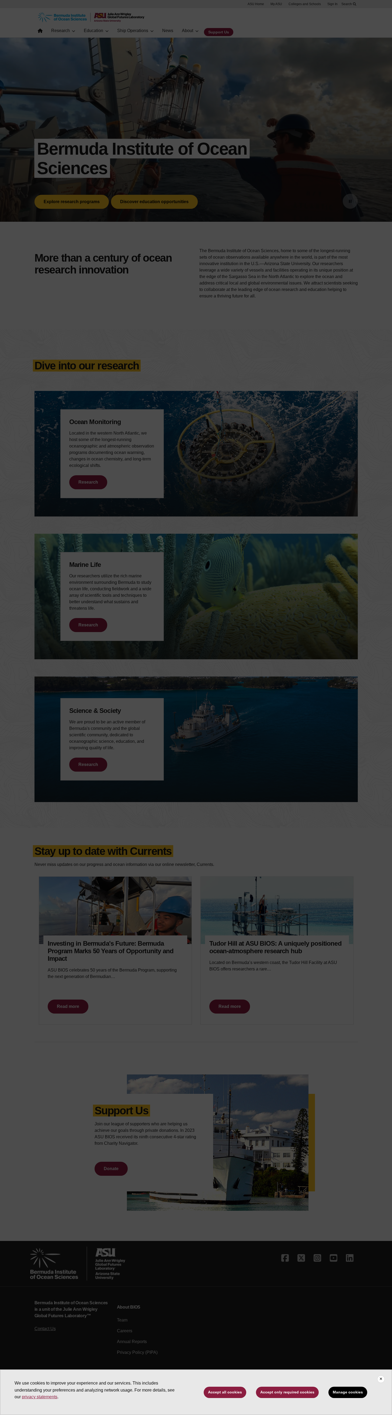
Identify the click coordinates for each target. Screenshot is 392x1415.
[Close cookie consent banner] (381, 1379)
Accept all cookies (225, 1392)
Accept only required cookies (287, 1392)
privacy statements (39, 1397)
